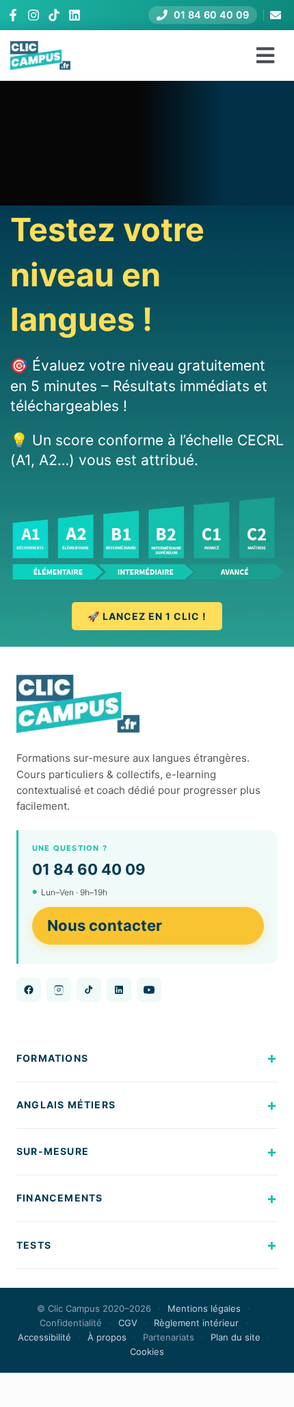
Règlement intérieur (196, 1322)
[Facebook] (13, 15)
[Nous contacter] (275, 15)
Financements (59, 1198)
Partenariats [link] (168, 1337)
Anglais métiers (66, 1104)
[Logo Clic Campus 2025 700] (40, 48)
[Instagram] (33, 15)
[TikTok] (54, 15)
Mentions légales (204, 1308)
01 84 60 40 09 (89, 869)
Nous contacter (104, 925)
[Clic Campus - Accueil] (77, 704)
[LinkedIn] (74, 15)
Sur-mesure (52, 1151)
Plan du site (235, 1337)
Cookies (147, 1351)
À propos (107, 1337)
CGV (127, 1322)
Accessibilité (44, 1337)
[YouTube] (149, 990)
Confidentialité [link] (71, 1322)
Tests (33, 1245)
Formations (52, 1058)
